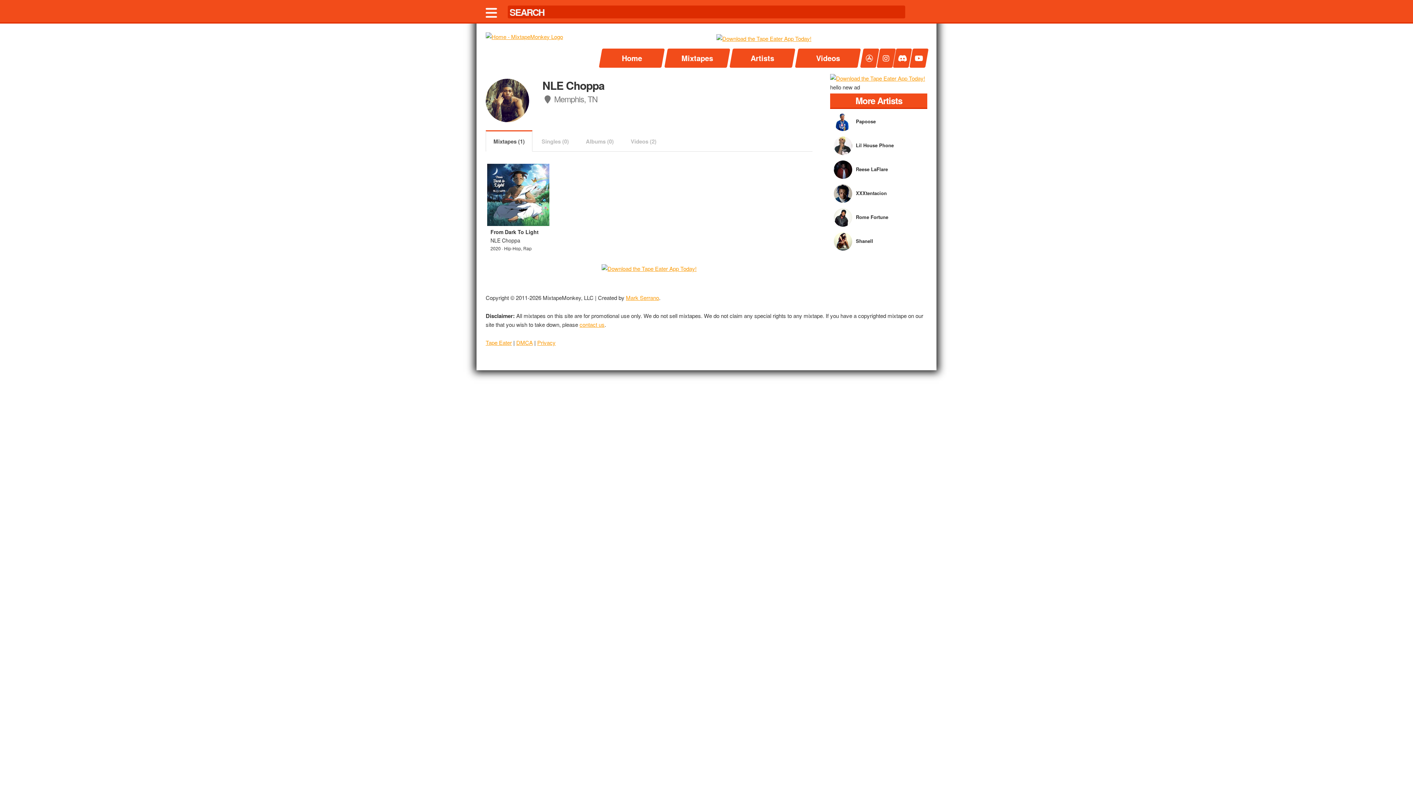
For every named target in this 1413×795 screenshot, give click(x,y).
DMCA (524, 342)
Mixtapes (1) (509, 141)
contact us (592, 324)
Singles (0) (555, 141)
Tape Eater (499, 342)
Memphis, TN (575, 99)
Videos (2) (643, 141)
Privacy (546, 342)
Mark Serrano (642, 297)
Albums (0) (600, 141)
